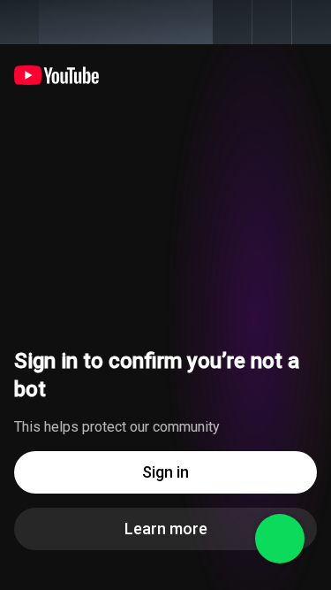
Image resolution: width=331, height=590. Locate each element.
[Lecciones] (19, 22)
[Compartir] (232, 22)
